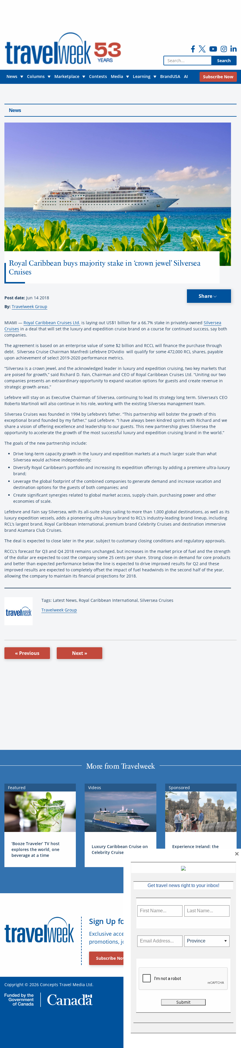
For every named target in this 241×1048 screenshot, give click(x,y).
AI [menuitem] (186, 76)
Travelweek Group (29, 306)
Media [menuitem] (117, 76)
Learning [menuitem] (141, 76)
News (15, 110)
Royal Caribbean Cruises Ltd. (52, 322)
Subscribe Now (111, 958)
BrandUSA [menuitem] (170, 76)
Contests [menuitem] (98, 76)
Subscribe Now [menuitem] (218, 76)
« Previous (27, 653)
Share (206, 296)
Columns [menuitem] (36, 76)
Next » (79, 653)
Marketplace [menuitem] (66, 76)
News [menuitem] (11, 76)
